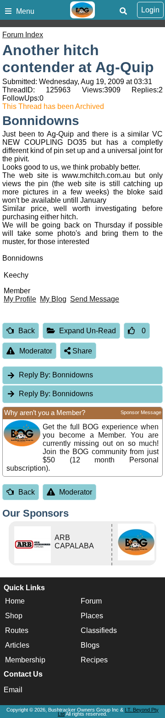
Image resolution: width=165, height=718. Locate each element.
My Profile (20, 299)
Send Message (94, 299)
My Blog (53, 299)
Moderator (35, 351)
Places (92, 616)
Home (15, 601)
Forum (91, 601)
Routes (16, 630)
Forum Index (22, 35)
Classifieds (99, 630)
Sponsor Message (141, 412)
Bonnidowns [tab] (56, 375)
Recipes (94, 660)
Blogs (90, 645)
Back (26, 331)
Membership (25, 660)
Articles (17, 645)
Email (13, 690)
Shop (13, 616)
